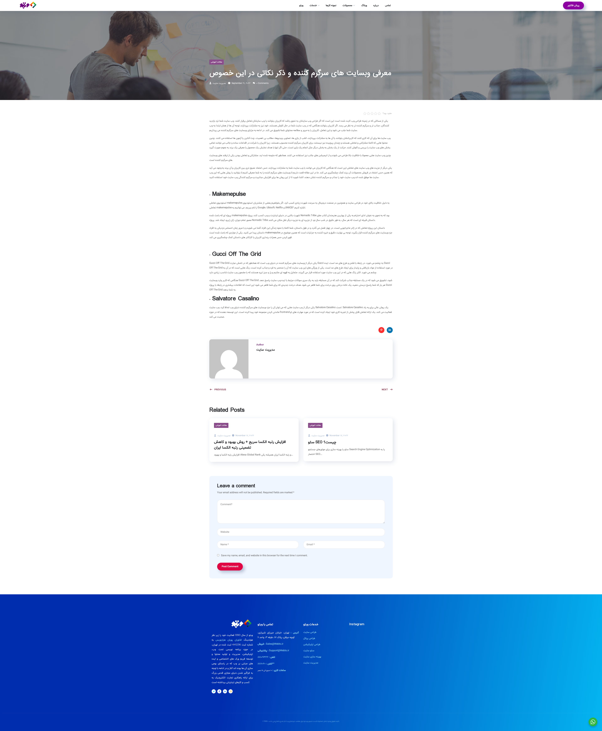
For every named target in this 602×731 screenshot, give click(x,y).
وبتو (301, 5)
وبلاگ (364, 5)
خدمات (313, 5)
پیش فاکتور (573, 5)
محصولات (347, 5)
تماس (388, 5)
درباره (376, 5)
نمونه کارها (331, 5)
